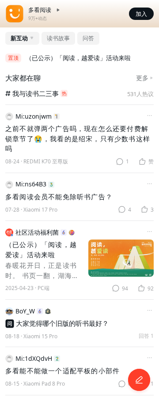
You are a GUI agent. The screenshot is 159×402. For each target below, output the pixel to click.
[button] (139, 380)
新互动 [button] (19, 38)
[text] (36, 162)
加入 (141, 14)
